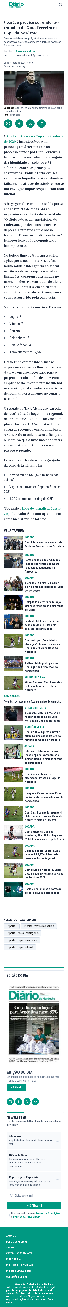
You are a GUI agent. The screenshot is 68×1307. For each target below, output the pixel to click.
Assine (10, 1247)
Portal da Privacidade (19, 1271)
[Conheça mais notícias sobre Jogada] (13, 543)
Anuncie (11, 1235)
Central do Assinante (19, 1253)
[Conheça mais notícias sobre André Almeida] (13, 732)
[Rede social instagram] (10, 1101)
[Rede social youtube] (35, 1101)
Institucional (14, 1259)
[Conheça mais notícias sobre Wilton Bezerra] (13, 683)
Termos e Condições (48, 1213)
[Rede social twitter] (27, 1101)
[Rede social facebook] (18, 1101)
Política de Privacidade (26, 1217)
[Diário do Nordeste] (16, 5)
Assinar (16, 1087)
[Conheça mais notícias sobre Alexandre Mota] (13, 713)
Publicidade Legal (16, 1241)
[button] (5, 4)
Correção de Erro (16, 1276)
